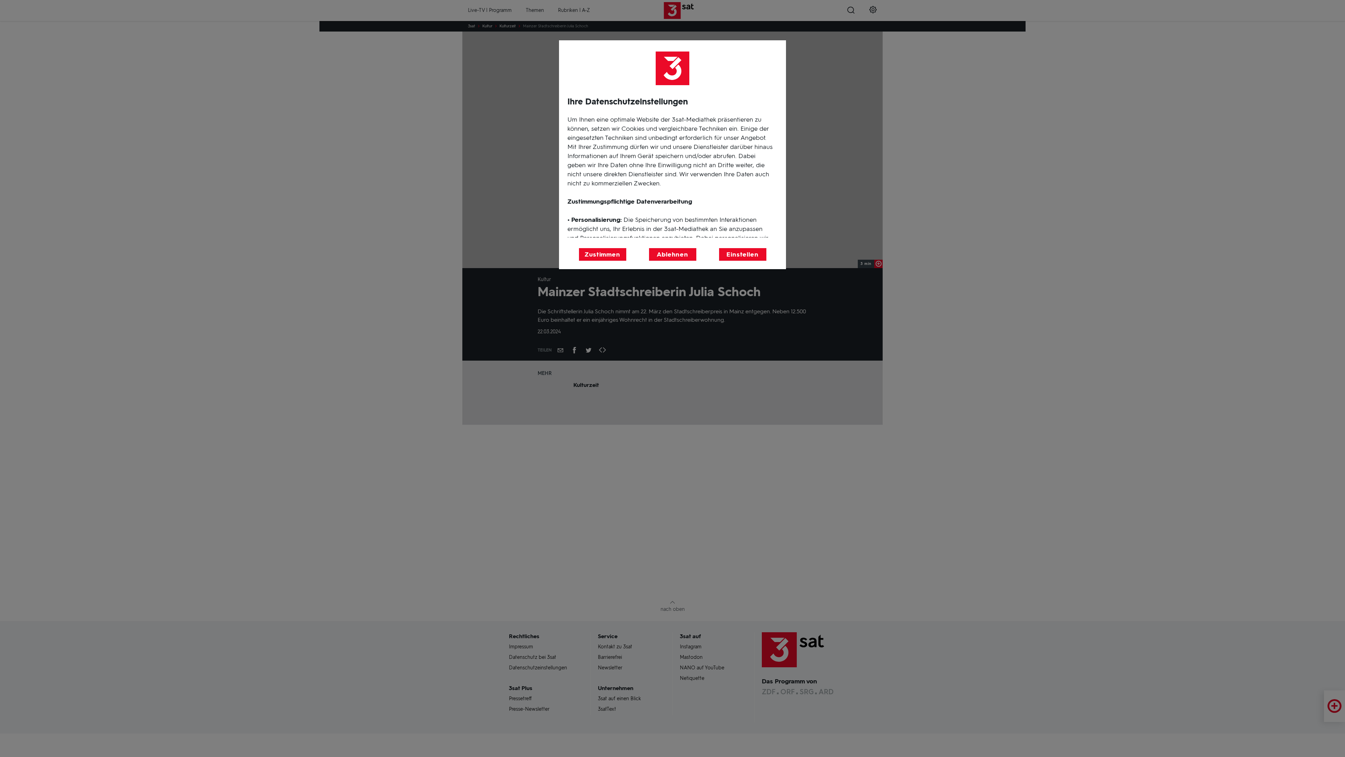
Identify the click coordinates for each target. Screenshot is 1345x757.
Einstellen (742, 254)
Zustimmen (602, 254)
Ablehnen (672, 254)
